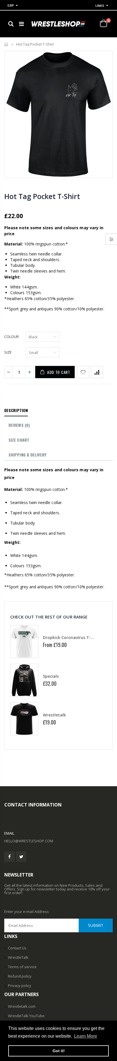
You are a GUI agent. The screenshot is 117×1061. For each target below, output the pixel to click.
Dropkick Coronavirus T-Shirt (72, 637)
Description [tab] (16, 410)
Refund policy (20, 976)
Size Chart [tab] (19, 440)
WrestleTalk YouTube (26, 1015)
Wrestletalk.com (21, 1006)
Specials (51, 676)
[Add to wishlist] (83, 372)
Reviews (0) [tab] (19, 425)
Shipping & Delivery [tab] (27, 455)
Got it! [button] (59, 1050)
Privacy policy (19, 985)
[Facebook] (9, 856)
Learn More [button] (85, 1036)
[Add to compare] (97, 372)
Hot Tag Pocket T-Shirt (42, 196)
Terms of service (22, 966)
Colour (11, 336)
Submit (95, 925)
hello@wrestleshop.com (28, 840)
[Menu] (21, 24)
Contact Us (17, 948)
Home (6, 44)
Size (8, 352)
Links (99, 5)
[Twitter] (21, 856)
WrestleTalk (18, 957)
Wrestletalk (54, 715)
